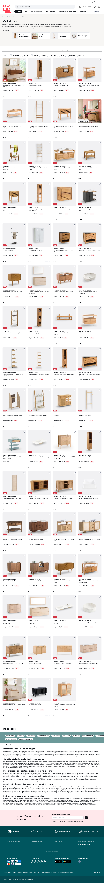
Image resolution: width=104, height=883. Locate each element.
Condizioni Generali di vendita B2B (25, 872)
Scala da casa (66, 735)
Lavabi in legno (56, 735)
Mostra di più (6, 30)
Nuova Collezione (50, 11)
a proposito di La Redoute (13, 841)
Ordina (6, 55)
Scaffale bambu (10, 735)
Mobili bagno (23, 17)
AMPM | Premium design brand (67, 11)
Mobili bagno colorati (87, 735)
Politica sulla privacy (46, 872)
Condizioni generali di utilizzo (67, 872)
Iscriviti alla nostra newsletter (61, 814)
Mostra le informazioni (52, 851)
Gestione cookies (56, 872)
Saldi (26, 11)
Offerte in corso (37, 872)
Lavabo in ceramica (11, 739)
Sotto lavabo (76, 735)
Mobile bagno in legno (43, 735)
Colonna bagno (31, 735)
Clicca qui (68, 821)
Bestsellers (83, 11)
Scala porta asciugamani (25, 739)
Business (96, 11)
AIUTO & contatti (59, 841)
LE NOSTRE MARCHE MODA (84, 844)
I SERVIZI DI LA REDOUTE (36, 841)
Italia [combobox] (97, 872)
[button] (99, 7)
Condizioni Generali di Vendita (10, 872)
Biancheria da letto (36, 11)
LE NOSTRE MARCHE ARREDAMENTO (86, 841)
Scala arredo (20, 735)
